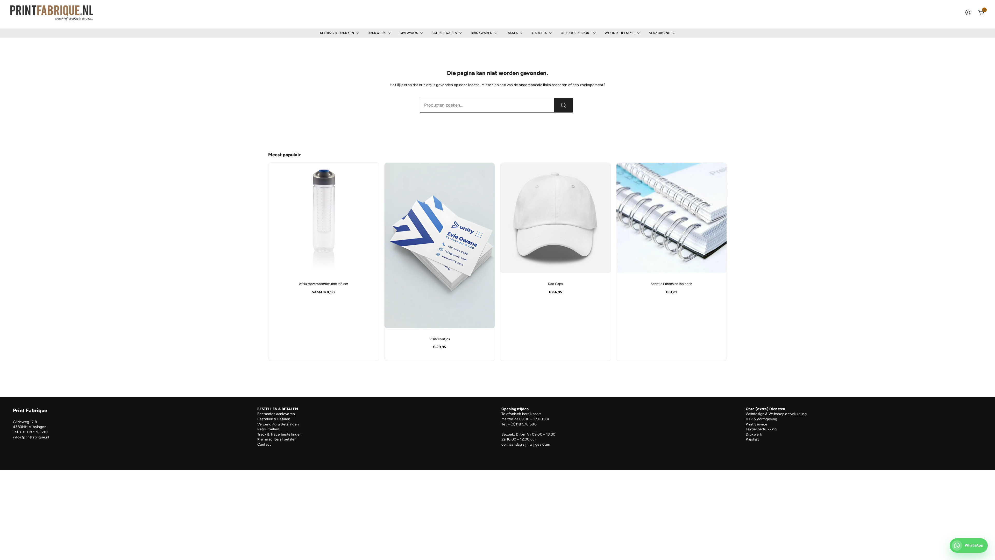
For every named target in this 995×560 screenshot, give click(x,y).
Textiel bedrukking (761, 429)
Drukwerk (377, 33)
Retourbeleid (268, 429)
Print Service (756, 424)
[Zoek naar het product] (563, 105)
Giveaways (409, 33)
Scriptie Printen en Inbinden (671, 284)
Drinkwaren (482, 33)
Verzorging (660, 33)
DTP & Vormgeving (761, 419)
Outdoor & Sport (576, 33)
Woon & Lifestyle (620, 33)
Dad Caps (555, 284)
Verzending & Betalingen (278, 424)
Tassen (512, 33)
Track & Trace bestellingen (279, 434)
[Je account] (968, 13)
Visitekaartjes (439, 339)
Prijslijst (752, 439)
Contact (264, 444)
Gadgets (539, 33)
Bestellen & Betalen (273, 419)
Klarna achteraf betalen (277, 439)
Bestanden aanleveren (276, 414)
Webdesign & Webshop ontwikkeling (776, 414)
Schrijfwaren (444, 33)
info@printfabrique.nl (31, 437)
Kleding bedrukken (337, 33)
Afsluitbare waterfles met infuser (323, 284)
